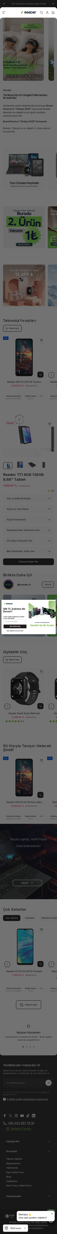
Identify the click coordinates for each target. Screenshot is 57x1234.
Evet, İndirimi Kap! (15, 626)
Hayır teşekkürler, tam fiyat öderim (15, 630)
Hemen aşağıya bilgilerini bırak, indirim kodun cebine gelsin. (13, 617)
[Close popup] (52, 1213)
